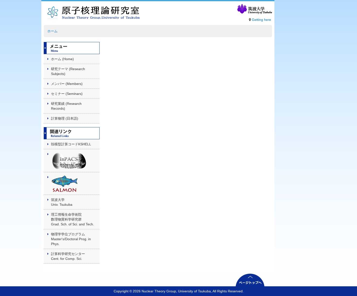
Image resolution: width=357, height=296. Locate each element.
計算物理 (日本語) (64, 118)
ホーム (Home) (62, 59)
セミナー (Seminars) (67, 94)
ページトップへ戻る (250, 279)
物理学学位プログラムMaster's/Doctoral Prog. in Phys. (71, 239)
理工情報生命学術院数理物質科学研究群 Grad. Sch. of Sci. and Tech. (72, 219)
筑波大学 (254, 9)
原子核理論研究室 (92, 14)
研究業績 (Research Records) (66, 106)
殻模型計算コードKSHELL (71, 144)
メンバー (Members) (67, 84)
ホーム (52, 31)
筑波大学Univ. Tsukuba (61, 202)
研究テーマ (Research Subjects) (68, 71)
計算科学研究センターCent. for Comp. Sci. (68, 256)
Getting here (261, 20)
